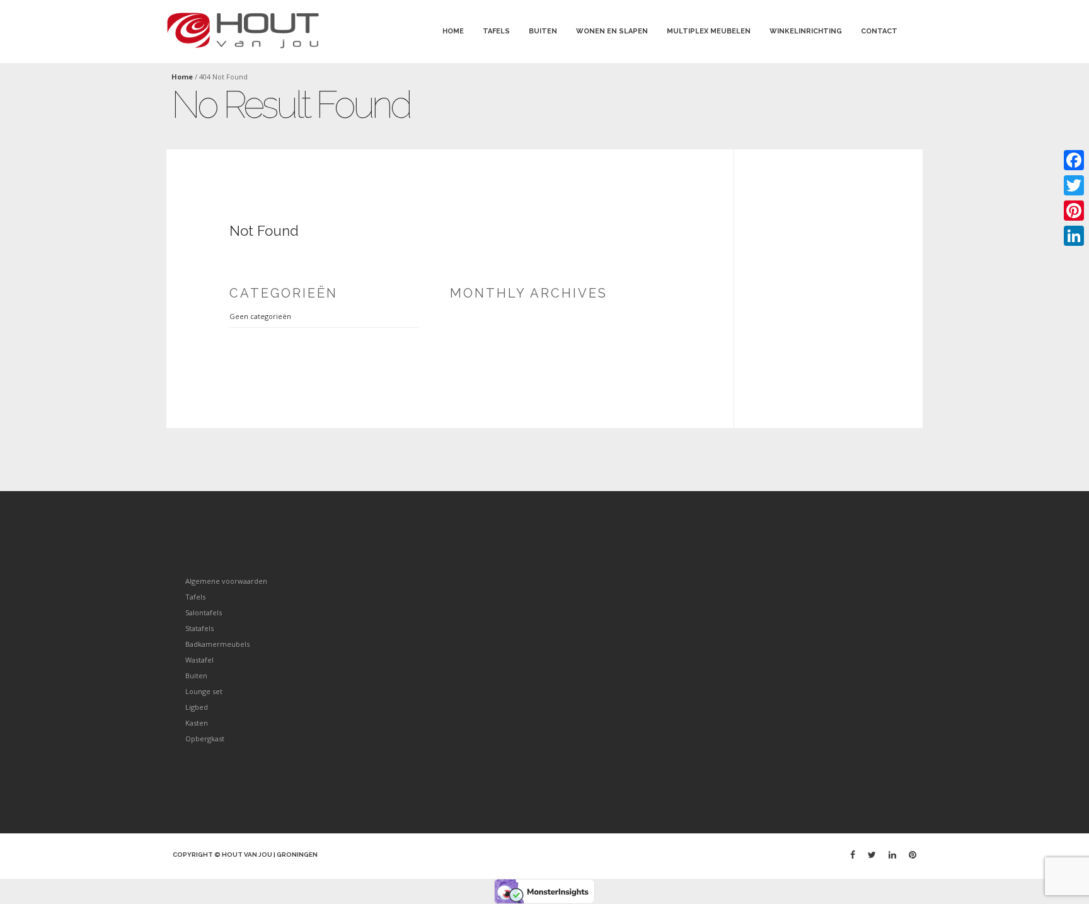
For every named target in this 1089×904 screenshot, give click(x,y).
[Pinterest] (912, 854)
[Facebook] (852, 854)
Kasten (196, 722)
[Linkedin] (892, 854)
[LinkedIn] (1073, 235)
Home (453, 31)
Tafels (496, 31)
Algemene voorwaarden (226, 581)
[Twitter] (871, 854)
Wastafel (199, 659)
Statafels (199, 628)
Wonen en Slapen (612, 31)
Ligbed (196, 707)
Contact (879, 31)
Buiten (543, 31)
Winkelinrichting (805, 31)
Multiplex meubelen (709, 31)
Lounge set (203, 691)
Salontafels (203, 612)
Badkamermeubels (217, 644)
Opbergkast (204, 738)
